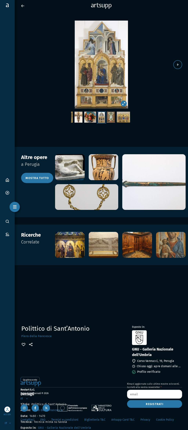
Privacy (145, 419)
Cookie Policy (165, 419)
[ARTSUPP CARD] (7, 234)
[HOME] (7, 179)
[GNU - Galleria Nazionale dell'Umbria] (156, 337)
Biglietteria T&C (94, 419)
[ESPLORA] (7, 192)
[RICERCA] (7, 221)
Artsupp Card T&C (123, 419)
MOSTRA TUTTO (37, 178)
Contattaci (28, 419)
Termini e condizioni (64, 419)
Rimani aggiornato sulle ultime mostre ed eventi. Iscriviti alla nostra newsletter (153, 386)
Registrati (154, 404)
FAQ (42, 419)
